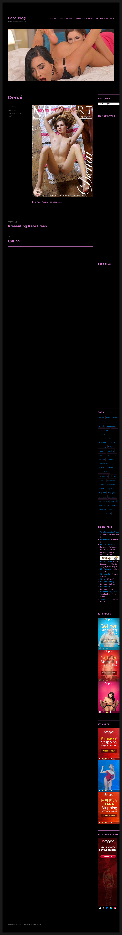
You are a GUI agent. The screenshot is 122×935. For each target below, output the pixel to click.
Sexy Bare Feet (105, 599)
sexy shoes (112, 497)
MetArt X (103, 579)
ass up (101, 418)
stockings (102, 509)
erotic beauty (104, 430)
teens (101, 514)
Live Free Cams (106, 569)
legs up (102, 459)
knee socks (112, 455)
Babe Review (105, 539)
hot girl (111, 447)
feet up (114, 430)
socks (114, 505)
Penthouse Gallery (107, 582)
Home (53, 18)
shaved (114, 501)
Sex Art (101, 488)
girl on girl (103, 434)
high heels (103, 443)
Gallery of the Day (84, 18)
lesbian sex (103, 463)
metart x (110, 468)
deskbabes (111, 426)
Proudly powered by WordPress (29, 925)
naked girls (103, 476)
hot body (102, 447)
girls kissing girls (105, 438)
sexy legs (102, 497)
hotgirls (111, 451)
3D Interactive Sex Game (109, 532)
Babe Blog (17, 18)
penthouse (111, 484)
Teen (110, 509)
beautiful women (105, 422)
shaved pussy (104, 505)
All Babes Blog (66, 18)
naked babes (104, 472)
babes (115, 418)
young (108, 514)
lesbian (110, 459)
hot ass (112, 443)
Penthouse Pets (106, 587)
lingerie (113, 463)
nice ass (113, 476)
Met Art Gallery (106, 574)
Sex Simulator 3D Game (109, 592)
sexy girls (111, 493)
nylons (101, 484)
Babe (22, 113)
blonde (102, 426)
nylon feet (111, 480)
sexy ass (110, 488)
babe (108, 418)
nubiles (102, 480)
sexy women (104, 501)
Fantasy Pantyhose (107, 544)
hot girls (102, 451)
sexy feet (102, 493)
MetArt (10, 116)
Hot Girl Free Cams (105, 18)
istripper (102, 455)
